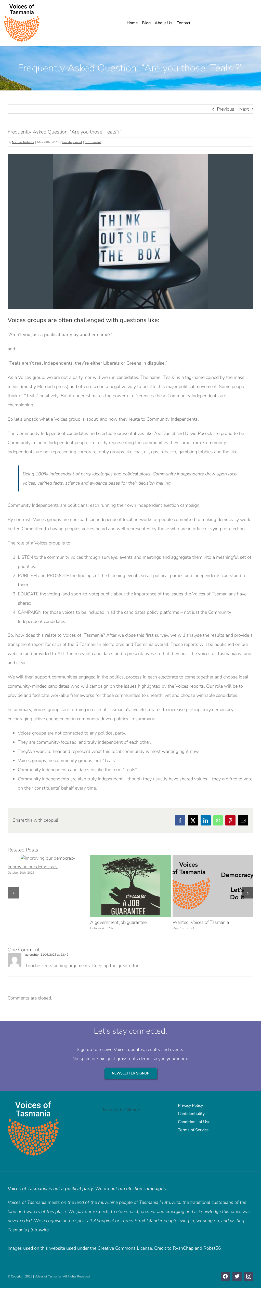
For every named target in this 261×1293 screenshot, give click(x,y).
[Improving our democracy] (48, 858)
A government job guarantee (120, 886)
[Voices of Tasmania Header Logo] (22, 6)
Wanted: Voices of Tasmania (203, 886)
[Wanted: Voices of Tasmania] (213, 886)
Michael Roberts (23, 142)
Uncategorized (72, 142)
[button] (13, 893)
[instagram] (248, 1276)
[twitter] (237, 1276)
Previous (225, 109)
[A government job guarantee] (130, 886)
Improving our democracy (38, 858)
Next (244, 109)
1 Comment (93, 142)
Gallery (57, 858)
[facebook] (225, 1276)
